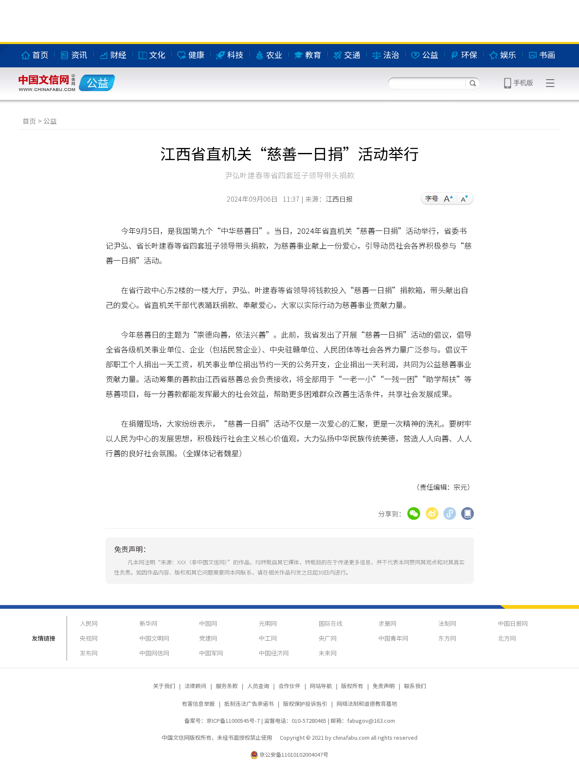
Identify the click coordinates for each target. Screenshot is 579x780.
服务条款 (227, 686)
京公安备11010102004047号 (293, 754)
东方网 (447, 638)
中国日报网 (513, 623)
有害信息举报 (198, 704)
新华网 (148, 623)
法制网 (447, 623)
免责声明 (384, 686)
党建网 (208, 638)
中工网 (268, 638)
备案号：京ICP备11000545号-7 (222, 720)
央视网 (88, 638)
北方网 (507, 638)
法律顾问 (195, 686)
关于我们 (164, 686)
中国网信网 (154, 653)
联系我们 (415, 686)
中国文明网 (154, 638)
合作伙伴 (289, 686)
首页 (29, 121)
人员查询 (258, 686)
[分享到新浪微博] (432, 512)
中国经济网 (274, 653)
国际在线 (330, 623)
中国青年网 (393, 638)
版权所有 (352, 686)
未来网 (328, 653)
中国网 (208, 623)
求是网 (387, 623)
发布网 (88, 653)
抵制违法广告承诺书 (249, 704)
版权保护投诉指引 (305, 704)
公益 (50, 121)
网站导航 (321, 686)
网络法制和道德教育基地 (367, 704)
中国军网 (211, 653)
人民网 (88, 623)
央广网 (328, 638)
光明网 (268, 623)
